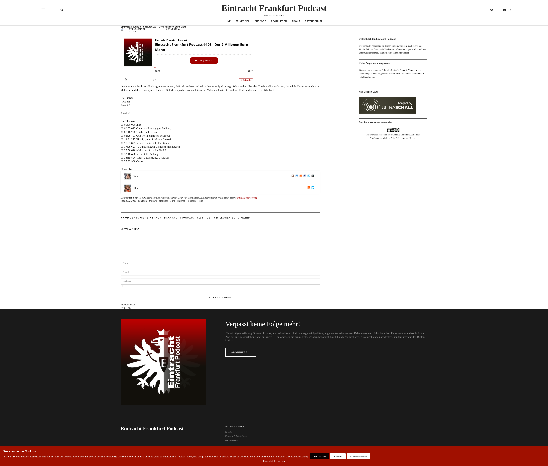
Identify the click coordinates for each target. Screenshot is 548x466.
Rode (200, 201)
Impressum (280, 461)
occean (192, 201)
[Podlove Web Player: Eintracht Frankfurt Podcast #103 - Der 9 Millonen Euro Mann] (220, 59)
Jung (172, 201)
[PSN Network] (304, 176)
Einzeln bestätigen (358, 456)
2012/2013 (130, 201)
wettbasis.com (231, 440)
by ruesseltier (137, 29)
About (296, 21)
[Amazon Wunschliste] (312, 176)
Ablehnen (338, 456)
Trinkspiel (243, 21)
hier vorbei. (404, 53)
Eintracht (142, 201)
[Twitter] (308, 176)
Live (228, 21)
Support (260, 21)
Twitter (491, 10)
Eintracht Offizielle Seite (236, 436)
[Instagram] (292, 176)
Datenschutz (314, 21)
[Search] (62, 10)
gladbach (163, 201)
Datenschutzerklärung (247, 198)
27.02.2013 (134, 32)
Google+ (511, 10)
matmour (181, 201)
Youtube (504, 10)
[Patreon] (300, 176)
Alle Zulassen (320, 456)
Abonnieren (279, 21)
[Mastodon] (296, 176)
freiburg (153, 201)
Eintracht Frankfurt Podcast (274, 8)
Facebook (498, 10)
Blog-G (228, 432)
